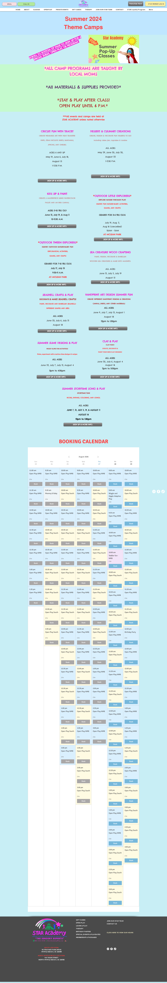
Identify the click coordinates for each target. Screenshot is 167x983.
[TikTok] (163, 491)
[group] (36, 683)
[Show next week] (98, 457)
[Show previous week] (69, 457)
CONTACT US (112, 924)
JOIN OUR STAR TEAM (115, 921)
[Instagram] (154, 491)
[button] (36, 9)
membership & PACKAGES (86, 937)
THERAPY (79, 928)
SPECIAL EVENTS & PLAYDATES (88, 934)
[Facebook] (158, 491)
